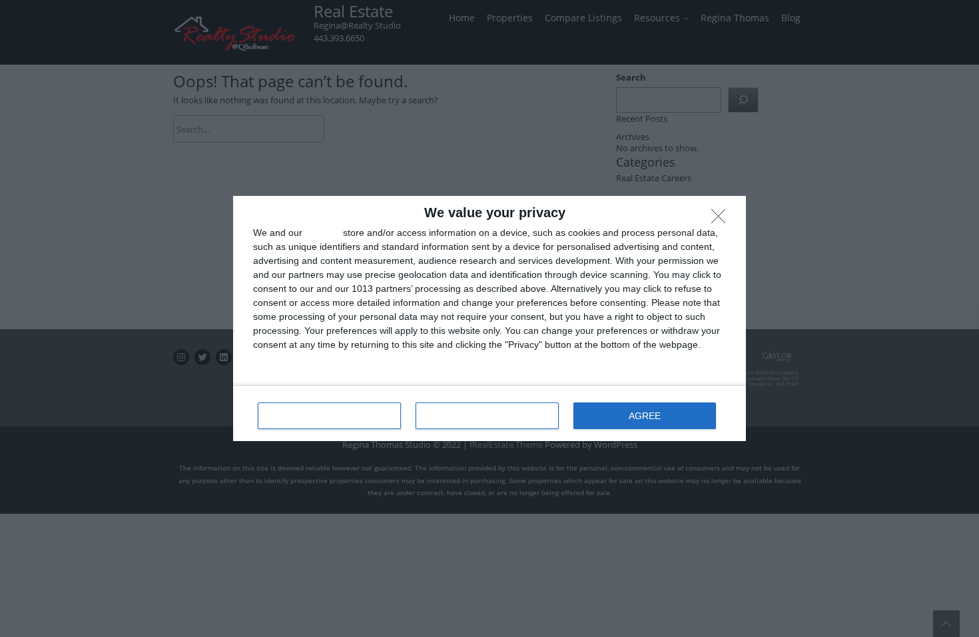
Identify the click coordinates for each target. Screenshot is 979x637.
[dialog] (489, 318)
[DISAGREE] (722, 220)
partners (322, 232)
